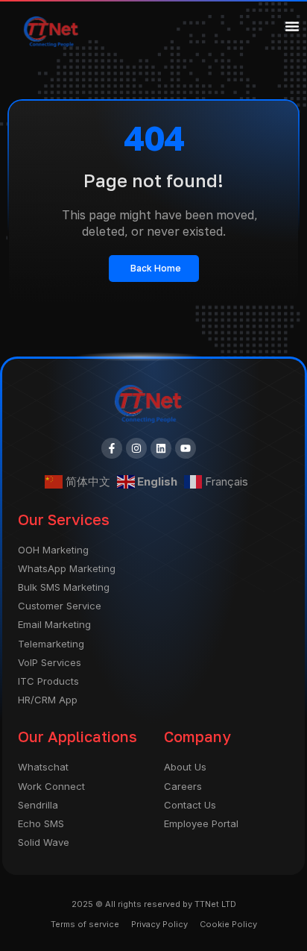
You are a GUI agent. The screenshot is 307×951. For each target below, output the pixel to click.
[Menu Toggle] (292, 26)
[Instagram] (136, 448)
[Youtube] (185, 448)
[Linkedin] (161, 448)
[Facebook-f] (111, 448)
